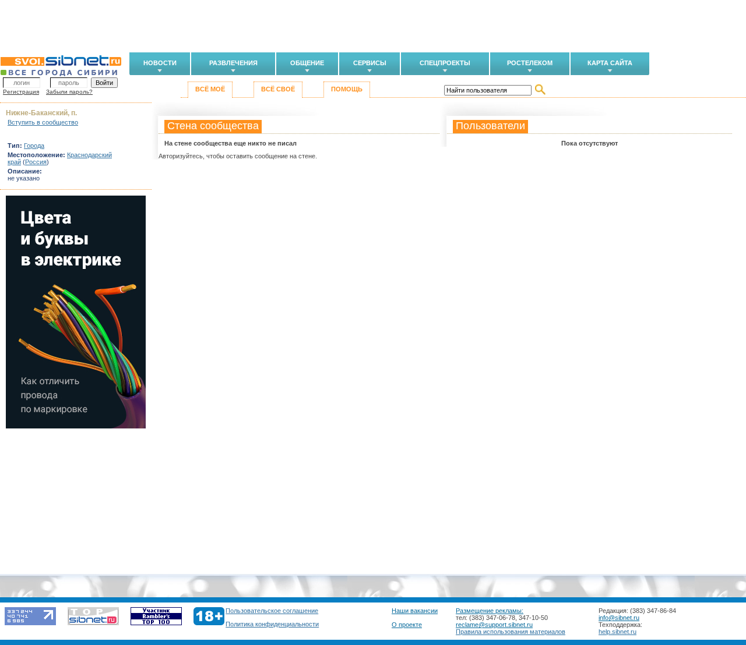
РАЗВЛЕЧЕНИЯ (233, 62)
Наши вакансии (415, 610)
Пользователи (490, 126)
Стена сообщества (213, 126)
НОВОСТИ (160, 62)
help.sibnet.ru (617, 631)
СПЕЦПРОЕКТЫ (445, 62)
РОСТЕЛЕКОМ (530, 62)
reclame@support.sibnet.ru (494, 624)
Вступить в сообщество (43, 122)
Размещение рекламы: (489, 610)
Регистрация (21, 91)
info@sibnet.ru (619, 617)
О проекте (407, 624)
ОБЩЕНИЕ (307, 62)
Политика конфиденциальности (272, 624)
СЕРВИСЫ (369, 62)
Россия (36, 161)
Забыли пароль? (69, 91)
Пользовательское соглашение (272, 610)
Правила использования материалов (510, 631)
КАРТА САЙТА (609, 62)
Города (34, 145)
